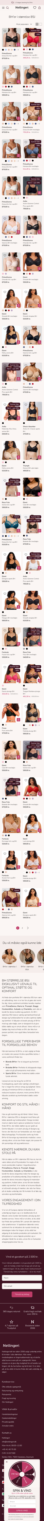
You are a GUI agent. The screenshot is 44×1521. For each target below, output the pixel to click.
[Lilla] (30, 237)
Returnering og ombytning (12, 1390)
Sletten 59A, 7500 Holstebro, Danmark (18, 1457)
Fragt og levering (9, 1398)
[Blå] (15, 50)
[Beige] (9, 50)
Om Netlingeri (7, 1402)
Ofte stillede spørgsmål (11, 1387)
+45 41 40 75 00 (9, 1449)
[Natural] (3, 198)
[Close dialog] (6, 1462)
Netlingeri (6, 1438)
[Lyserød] (27, 49)
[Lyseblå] (6, 50)
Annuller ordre (8, 1426)
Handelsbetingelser (10, 1414)
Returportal (6, 1394)
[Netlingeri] (22, 7)
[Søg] (8, 7)
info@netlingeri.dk (9, 1442)
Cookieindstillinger (9, 1418)
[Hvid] (3, 161)
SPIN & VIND (22, 1510)
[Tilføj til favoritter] (5, 31)
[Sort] (3, 50)
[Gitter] (37, 24)
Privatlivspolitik (8, 1422)
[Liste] (40, 24)
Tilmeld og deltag (22, 1294)
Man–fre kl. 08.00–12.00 (12, 1445)
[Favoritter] (35, 7)
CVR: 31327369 (8, 1453)
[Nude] (12, 50)
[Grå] (24, 649)
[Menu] (3, 7)
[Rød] (24, 49)
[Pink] (3, 686)
